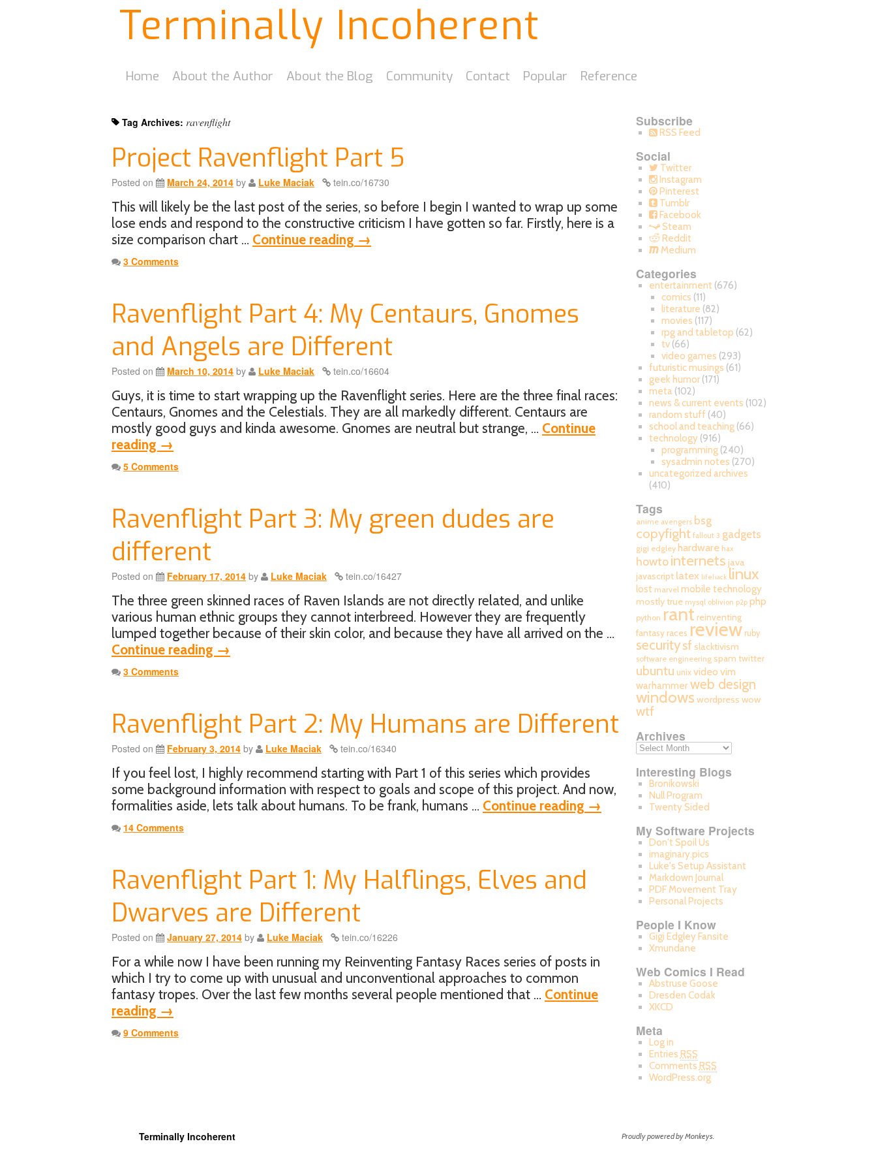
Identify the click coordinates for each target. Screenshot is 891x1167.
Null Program (675, 795)
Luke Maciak (286, 182)
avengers (676, 521)
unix (683, 672)
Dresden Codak (682, 995)
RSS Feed (679, 132)
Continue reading (311, 239)
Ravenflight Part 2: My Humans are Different (365, 724)
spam (725, 658)
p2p (742, 602)
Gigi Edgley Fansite (689, 936)
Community (419, 76)
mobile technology (721, 589)
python (648, 617)
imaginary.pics (679, 854)
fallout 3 (706, 535)
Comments (683, 1066)
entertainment (680, 285)
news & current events (696, 403)
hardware (698, 547)
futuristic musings (686, 368)
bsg (703, 520)
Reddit (675, 238)
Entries (673, 1054)
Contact (488, 76)
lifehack (714, 577)
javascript (655, 576)
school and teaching (691, 426)
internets (698, 560)
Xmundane (672, 948)
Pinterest (678, 191)
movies (677, 321)
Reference (609, 76)
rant (679, 614)
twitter (751, 658)
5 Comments (151, 466)
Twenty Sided (679, 807)
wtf (645, 711)
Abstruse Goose (683, 983)
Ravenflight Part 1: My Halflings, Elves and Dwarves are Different (349, 896)
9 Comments (151, 1032)
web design (723, 684)
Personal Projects (686, 901)
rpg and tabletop (697, 332)
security (658, 645)
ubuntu (655, 671)
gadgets (741, 534)
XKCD (661, 1007)
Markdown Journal (686, 878)
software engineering (674, 658)
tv (665, 344)
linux (744, 573)
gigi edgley (656, 548)
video (705, 671)
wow (751, 699)
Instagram (679, 179)
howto (652, 561)
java (736, 562)
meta (660, 391)
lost (644, 589)
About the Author (222, 76)
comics (676, 297)
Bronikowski (674, 784)
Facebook (679, 215)
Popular (545, 76)
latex (687, 575)
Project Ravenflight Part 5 (258, 158)
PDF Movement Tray (693, 889)
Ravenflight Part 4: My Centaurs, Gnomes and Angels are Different (345, 330)
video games (689, 356)
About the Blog (329, 76)
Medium (677, 250)
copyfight (663, 533)
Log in (661, 1042)
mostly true (659, 601)
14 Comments (153, 827)
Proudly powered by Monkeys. (668, 1136)
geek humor (674, 379)
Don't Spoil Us (679, 842)
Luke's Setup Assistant (697, 866)
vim (728, 671)
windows (665, 697)
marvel (666, 589)
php (757, 601)
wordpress (718, 699)
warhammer (662, 685)
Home (142, 76)
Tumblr (673, 203)
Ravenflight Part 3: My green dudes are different (333, 535)
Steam (675, 226)
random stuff (677, 415)
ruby (752, 633)
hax (727, 548)
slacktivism (716, 646)
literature (681, 309)
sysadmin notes (695, 462)
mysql (695, 602)
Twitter (674, 168)
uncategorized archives (698, 473)
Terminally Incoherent (329, 26)
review (715, 629)
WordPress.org (680, 1077)
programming (689, 450)
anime (647, 521)
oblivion (721, 602)
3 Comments (151, 261)
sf (687, 645)
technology (673, 438)
